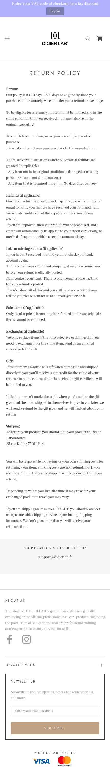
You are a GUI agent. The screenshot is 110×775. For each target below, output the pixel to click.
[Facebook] (9, 639)
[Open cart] (99, 38)
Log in (55, 11)
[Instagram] (26, 639)
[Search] (87, 38)
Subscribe (55, 728)
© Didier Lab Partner (55, 753)
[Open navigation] (7, 38)
